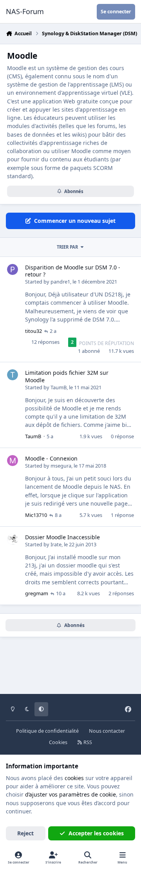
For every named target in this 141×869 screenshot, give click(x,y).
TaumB (59, 387)
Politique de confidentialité (47, 731)
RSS (87, 742)
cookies (74, 778)
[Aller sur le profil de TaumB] (12, 374)
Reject (25, 833)
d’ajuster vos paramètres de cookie (70, 794)
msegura (61, 465)
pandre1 (60, 281)
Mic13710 (36, 515)
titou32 (33, 330)
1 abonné (89, 350)
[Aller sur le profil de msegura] (12, 460)
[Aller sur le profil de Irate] (12, 539)
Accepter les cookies (96, 833)
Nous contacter (107, 731)
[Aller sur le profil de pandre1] (12, 269)
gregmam (36, 593)
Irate (56, 544)
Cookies (58, 742)
